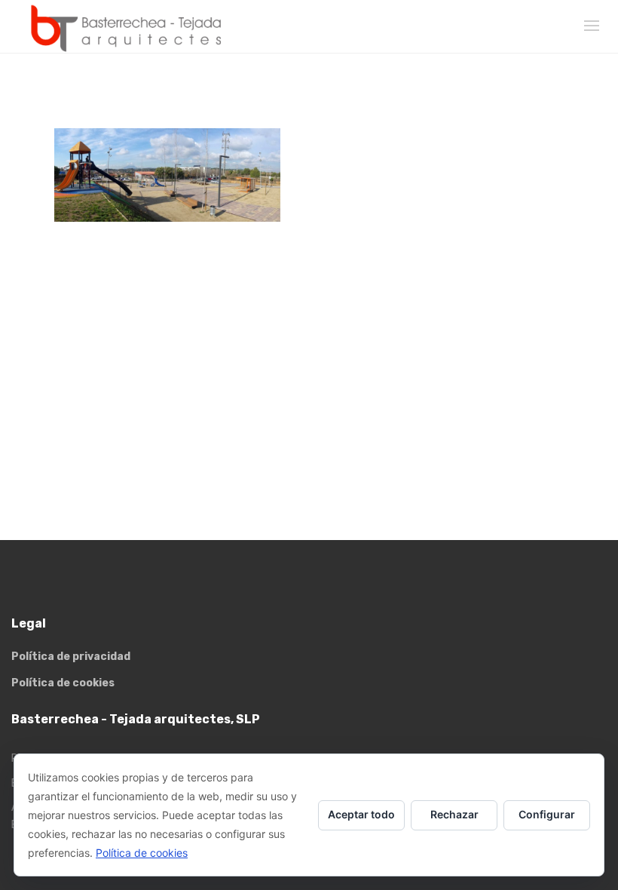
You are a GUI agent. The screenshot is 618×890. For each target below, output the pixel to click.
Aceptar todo (361, 814)
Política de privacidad (70, 656)
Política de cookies (63, 683)
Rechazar (454, 814)
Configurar (547, 814)
